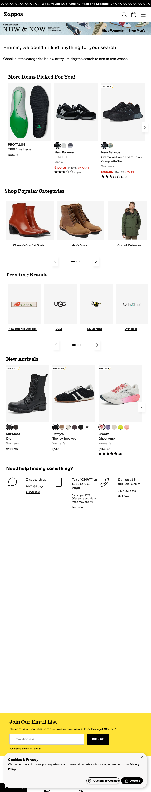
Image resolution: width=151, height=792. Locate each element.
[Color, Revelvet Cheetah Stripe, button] (68, 427)
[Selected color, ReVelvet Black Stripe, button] (55, 427)
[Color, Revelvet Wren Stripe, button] (62, 427)
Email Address (23, 739)
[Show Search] (124, 14)
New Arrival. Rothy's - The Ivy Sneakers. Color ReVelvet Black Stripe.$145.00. (74, 408)
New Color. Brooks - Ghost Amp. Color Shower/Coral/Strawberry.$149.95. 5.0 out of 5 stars (120, 410)
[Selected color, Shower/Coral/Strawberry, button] (102, 427)
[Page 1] (73, 261)
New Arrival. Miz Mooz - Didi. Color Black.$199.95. (27, 408)
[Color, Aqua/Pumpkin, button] (111, 145)
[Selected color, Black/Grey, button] (104, 145)
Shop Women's (113, 30)
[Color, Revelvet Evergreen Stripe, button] (81, 427)
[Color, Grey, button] (70, 145)
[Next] (145, 127)
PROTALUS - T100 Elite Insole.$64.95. (29, 120)
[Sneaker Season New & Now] (75, 28)
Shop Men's (136, 30)
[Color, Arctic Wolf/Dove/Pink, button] (114, 427)
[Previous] (55, 261)
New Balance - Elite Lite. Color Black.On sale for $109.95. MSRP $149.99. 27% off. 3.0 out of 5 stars (76, 128)
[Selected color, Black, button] (57, 145)
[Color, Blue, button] (64, 145)
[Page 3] (79, 261)
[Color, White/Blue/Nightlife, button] (120, 427)
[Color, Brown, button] (16, 427)
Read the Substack (95, 4)
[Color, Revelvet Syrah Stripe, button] (74, 427)
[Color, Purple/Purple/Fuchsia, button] (108, 427)
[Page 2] (76, 261)
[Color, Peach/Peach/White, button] (127, 427)
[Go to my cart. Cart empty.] (134, 14)
